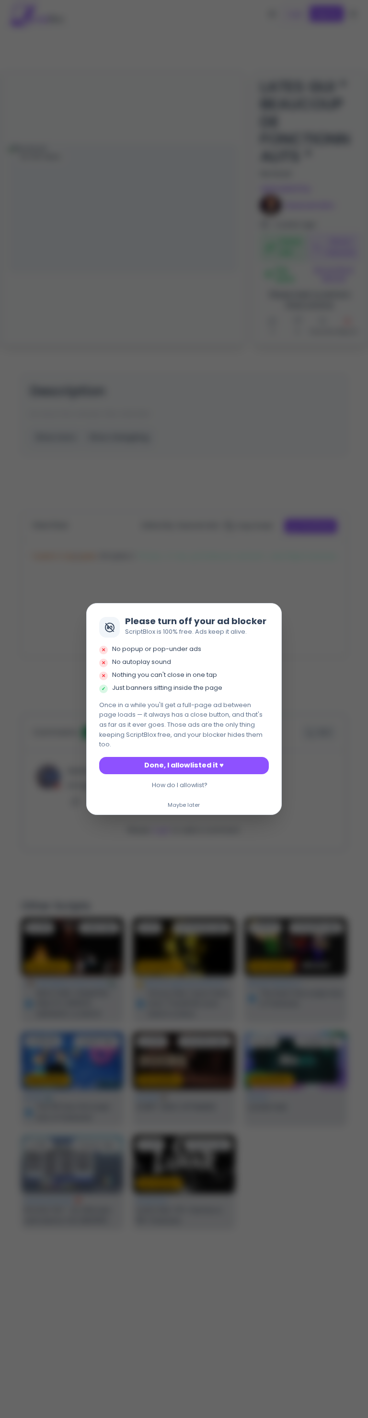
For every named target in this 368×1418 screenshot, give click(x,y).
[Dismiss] (271, 613)
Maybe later (184, 805)
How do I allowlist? (179, 785)
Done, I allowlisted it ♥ (184, 765)
